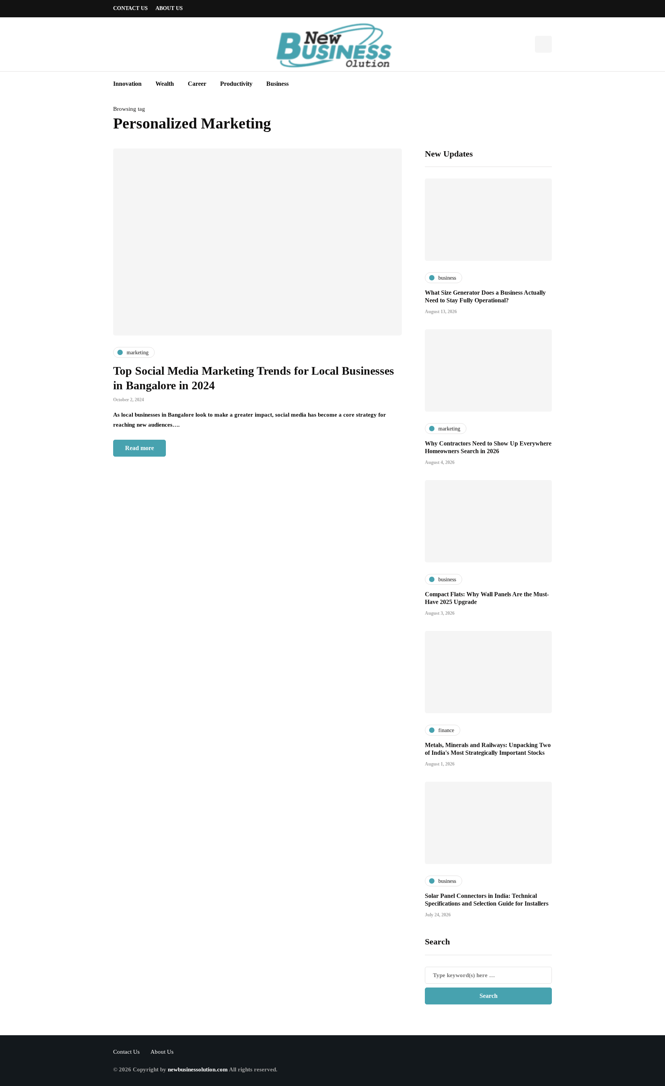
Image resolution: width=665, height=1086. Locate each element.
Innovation (127, 83)
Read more (139, 448)
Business (277, 83)
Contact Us (130, 8)
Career (197, 83)
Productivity (236, 83)
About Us (169, 8)
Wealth (164, 83)
